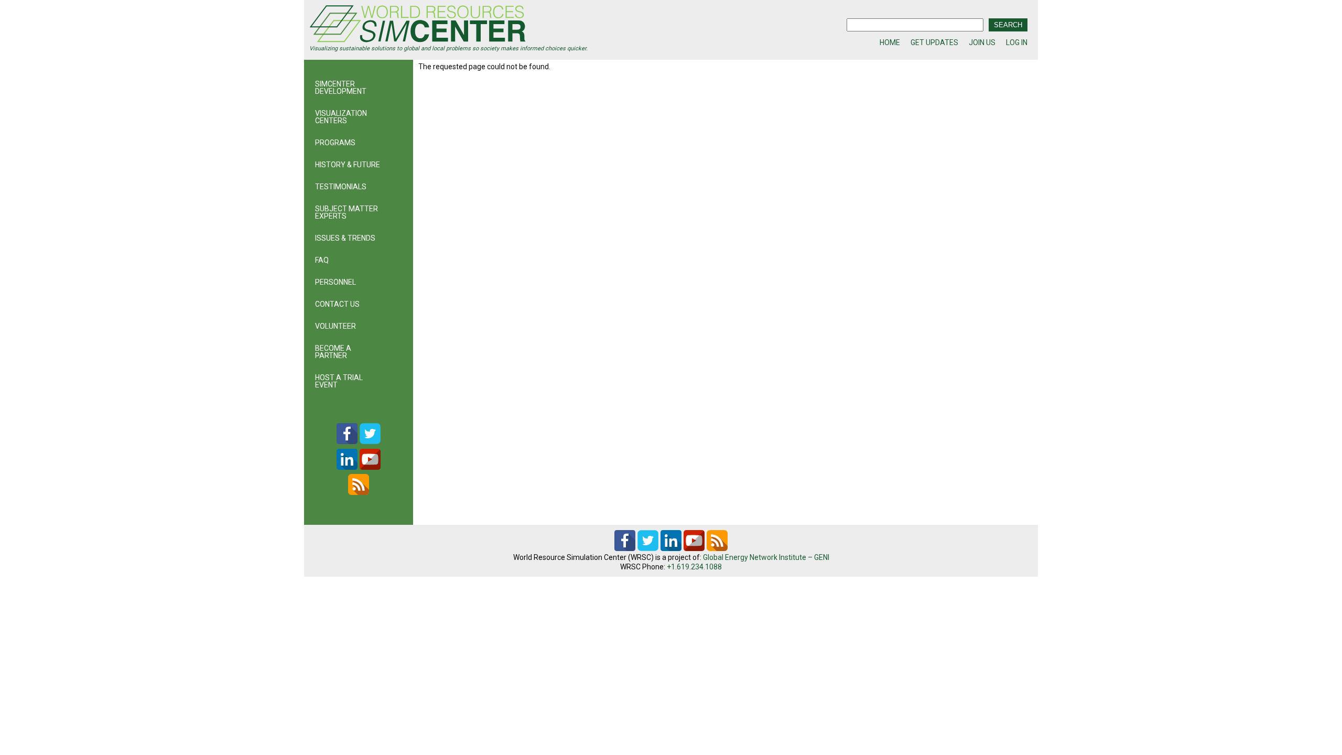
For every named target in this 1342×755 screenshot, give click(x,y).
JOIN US (982, 42)
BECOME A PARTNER (333, 352)
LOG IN (1016, 42)
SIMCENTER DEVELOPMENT (340, 87)
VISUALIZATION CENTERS (341, 117)
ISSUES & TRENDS (345, 238)
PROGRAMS (335, 142)
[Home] (490, 25)
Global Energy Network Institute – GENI (766, 557)
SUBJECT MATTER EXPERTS (346, 212)
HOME (890, 42)
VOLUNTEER (335, 326)
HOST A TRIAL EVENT (339, 381)
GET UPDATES (934, 42)
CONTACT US (337, 304)
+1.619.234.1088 (694, 567)
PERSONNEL (335, 282)
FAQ (322, 260)
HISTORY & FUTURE (347, 164)
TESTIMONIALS (340, 186)
